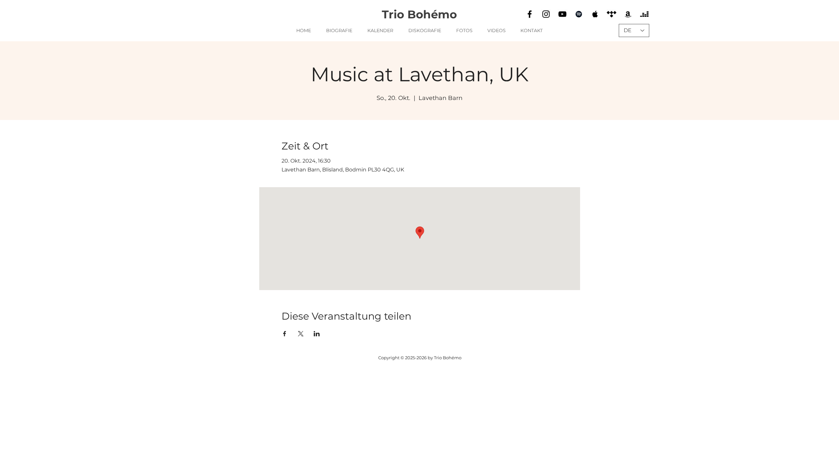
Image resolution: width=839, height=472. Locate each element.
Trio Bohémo (419, 14)
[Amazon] (628, 14)
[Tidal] (611, 14)
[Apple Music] (595, 14)
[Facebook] (530, 14)
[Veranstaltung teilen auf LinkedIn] (317, 333)
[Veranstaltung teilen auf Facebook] (285, 333)
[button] (425, 30)
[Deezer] (644, 14)
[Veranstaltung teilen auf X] (301, 333)
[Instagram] (546, 14)
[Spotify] (579, 14)
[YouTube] (562, 14)
